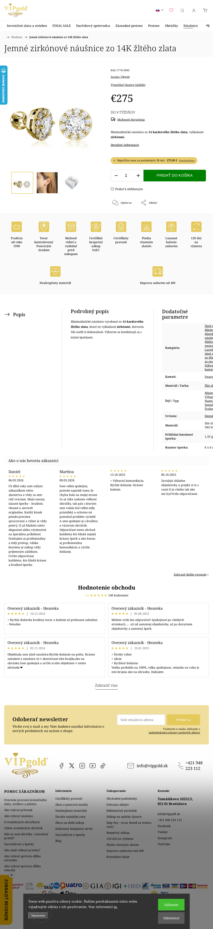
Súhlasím (171, 905)
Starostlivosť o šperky (19, 844)
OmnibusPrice (186, 160)
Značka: (120, 77)
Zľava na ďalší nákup (69, 823)
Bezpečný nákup (117, 833)
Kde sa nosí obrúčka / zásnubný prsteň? (26, 836)
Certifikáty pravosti (68, 798)
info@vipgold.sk (152, 765)
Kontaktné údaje (117, 857)
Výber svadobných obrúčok (23, 828)
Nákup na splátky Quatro (124, 817)
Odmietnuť (171, 918)
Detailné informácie (125, 145)
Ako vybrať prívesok (18, 810)
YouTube (92, 766)
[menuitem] (27, 26)
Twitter (163, 832)
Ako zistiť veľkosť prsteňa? (22, 850)
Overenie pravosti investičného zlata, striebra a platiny (25, 802)
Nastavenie (38, 915)
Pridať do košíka (175, 175)
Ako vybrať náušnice (18, 816)
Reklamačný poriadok (121, 811)
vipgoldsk (72, 766)
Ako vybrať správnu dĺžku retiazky (22, 868)
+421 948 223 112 (194, 765)
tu (115, 907)
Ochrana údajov (117, 804)
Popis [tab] (19, 314)
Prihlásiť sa (183, 719)
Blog (58, 841)
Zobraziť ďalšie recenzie (190, 574)
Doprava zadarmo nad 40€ (125, 851)
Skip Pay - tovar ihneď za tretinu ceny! (128, 825)
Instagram (82, 766)
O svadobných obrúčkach (22, 822)
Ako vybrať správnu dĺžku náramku (22, 858)
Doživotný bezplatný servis (74, 829)
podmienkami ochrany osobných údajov (174, 732)
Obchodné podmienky (121, 798)
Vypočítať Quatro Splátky (128, 85)
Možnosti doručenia (131, 119)
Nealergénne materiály (71, 811)
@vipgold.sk (103, 766)
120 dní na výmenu (119, 839)
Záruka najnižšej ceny (70, 817)
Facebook (61, 766)
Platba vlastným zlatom (122, 845)
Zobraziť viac (106, 685)
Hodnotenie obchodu (106, 587)
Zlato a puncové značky (71, 804)
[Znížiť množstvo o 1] (116, 175)
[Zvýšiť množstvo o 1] (138, 175)
